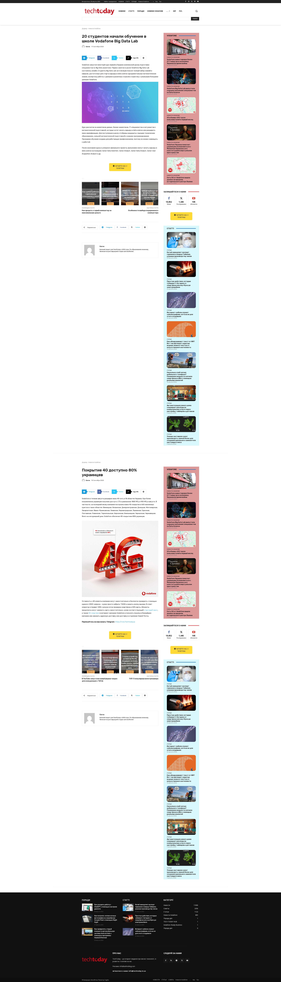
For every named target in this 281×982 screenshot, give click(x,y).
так (169, 197)
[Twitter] (192, 1)
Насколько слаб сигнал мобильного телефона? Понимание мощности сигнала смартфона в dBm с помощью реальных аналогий (179, 376)
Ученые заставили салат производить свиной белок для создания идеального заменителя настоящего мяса (181, 439)
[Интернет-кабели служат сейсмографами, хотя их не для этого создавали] (181, 300)
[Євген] (83, 46)
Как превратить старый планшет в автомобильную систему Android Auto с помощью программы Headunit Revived (104, 933)
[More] (143, 58)
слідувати (181, 197)
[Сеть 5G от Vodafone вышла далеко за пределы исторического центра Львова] (181, 165)
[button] (196, 11)
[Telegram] (176, 960)
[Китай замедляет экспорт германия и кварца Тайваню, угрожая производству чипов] (181, 240)
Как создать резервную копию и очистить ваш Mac (110, 193)
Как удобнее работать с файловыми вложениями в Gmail (90, 193)
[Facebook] (185, 1)
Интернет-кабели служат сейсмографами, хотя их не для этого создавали (180, 314)
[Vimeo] (195, 1)
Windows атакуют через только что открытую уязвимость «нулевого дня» (130, 193)
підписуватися (194, 197)
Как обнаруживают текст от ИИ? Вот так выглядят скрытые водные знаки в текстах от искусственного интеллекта (181, 344)
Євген (88, 46)
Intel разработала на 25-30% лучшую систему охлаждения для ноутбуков (149, 193)
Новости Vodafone (94, 28)
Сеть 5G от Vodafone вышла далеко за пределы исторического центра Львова (180, 180)
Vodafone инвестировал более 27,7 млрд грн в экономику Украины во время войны (179, 61)
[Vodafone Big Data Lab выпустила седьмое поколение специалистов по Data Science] (181, 76)
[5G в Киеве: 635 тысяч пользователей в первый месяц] (181, 105)
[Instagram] (188, 1)
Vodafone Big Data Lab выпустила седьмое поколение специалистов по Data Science (181, 90)
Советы (90, 204)
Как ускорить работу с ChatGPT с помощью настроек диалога (105, 907)
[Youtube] (198, 1)
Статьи (169, 250)
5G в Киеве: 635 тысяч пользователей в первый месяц (180, 119)
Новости (130, 204)
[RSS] (171, 960)
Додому (84, 28)
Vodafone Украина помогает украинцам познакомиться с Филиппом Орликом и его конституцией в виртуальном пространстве (179, 149)
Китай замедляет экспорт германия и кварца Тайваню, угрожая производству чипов (179, 254)
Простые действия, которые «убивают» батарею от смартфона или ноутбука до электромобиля (179, 284)
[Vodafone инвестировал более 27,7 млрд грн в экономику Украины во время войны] (181, 47)
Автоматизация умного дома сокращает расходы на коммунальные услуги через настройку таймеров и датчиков (180, 408)
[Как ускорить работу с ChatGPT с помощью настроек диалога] (87, 907)
